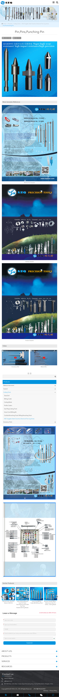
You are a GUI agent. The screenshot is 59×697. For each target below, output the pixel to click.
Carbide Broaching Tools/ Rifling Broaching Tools (18, 415)
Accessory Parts (15, 366)
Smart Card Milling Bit (10, 412)
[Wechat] (41, 695)
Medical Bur (44, 366)
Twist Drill (6, 395)
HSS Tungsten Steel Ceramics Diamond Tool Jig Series (35, 23)
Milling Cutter (8, 399)
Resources (7, 667)
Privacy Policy (53, 690)
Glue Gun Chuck (50, 601)
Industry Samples (29, 261)
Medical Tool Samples (29, 182)
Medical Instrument (8, 385)
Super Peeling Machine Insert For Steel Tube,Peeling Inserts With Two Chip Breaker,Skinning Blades (8, 604)
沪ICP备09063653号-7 (40, 689)
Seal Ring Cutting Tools (10, 409)
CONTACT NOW (7, 38)
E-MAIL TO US (17, 38)
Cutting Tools (17, 23)
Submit (29, 643)
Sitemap (45, 690)
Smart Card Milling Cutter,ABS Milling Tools (22, 602)
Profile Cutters (8, 405)
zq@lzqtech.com (8, 681)
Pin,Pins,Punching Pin (8, 25)
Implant (5, 389)
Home (4, 23)
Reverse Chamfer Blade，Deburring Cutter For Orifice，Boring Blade (36, 603)
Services (6, 661)
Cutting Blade (8, 402)
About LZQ (7, 651)
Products (10, 23)
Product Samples (29, 340)
